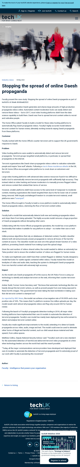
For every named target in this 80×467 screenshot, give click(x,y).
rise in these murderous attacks (56, 166)
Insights (8, 27)
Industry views (8, 80)
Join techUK (47, 11)
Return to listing (11, 385)
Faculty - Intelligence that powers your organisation (24, 368)
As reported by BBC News (12, 298)
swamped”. (20, 198)
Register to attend (58, 460)
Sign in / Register (28, 11)
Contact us (62, 11)
